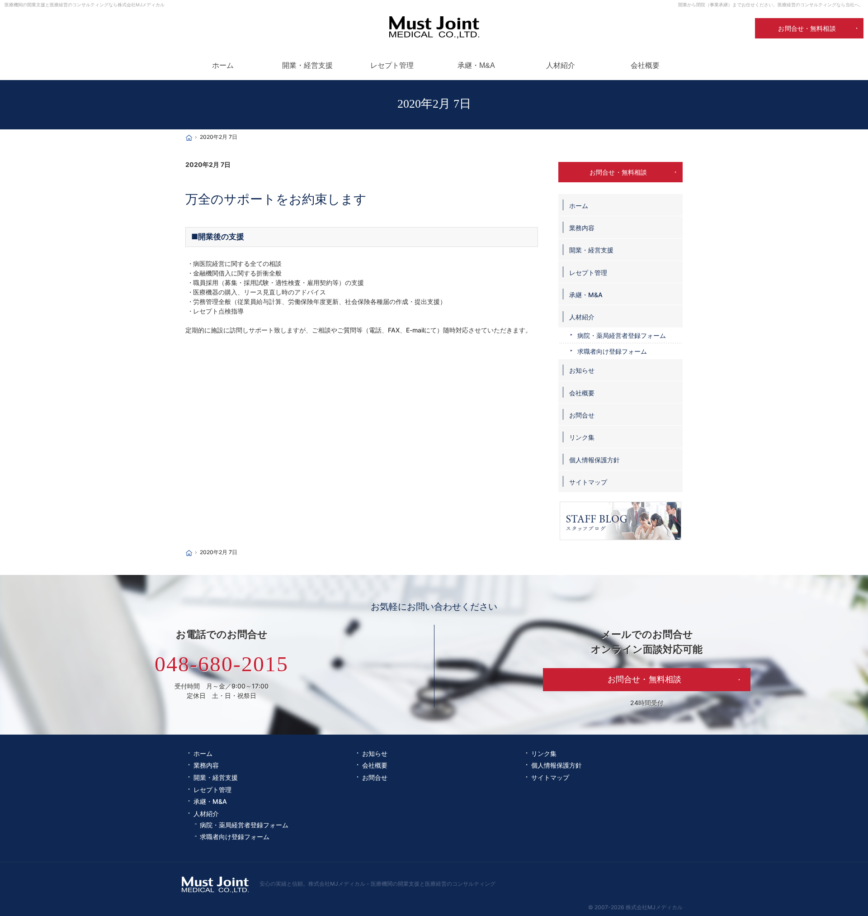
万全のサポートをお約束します (276, 199)
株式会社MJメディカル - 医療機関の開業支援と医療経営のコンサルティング (401, 883)
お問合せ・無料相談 (618, 172)
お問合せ (581, 415)
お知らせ (581, 370)
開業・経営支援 (591, 250)
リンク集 (581, 437)
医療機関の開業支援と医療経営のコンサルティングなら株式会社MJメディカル (85, 4)
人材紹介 (581, 317)
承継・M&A (586, 295)
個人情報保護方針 (594, 460)
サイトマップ (588, 482)
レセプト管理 (588, 272)
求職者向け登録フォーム (612, 351)
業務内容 (581, 228)
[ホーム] (189, 138)
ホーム (578, 205)
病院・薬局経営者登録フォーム (621, 335)
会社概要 (581, 393)
